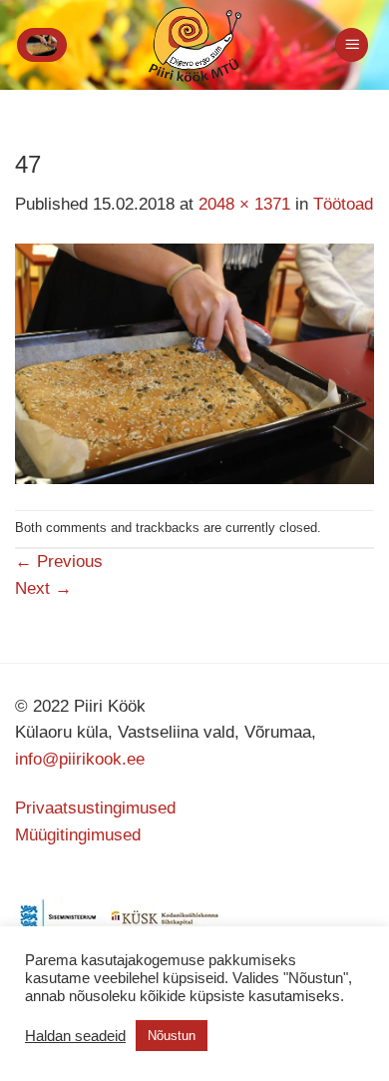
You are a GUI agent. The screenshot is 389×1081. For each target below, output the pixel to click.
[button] (42, 45)
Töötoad (343, 204)
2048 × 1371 (244, 204)
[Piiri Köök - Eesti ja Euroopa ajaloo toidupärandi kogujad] (195, 45)
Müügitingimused (78, 834)
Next (43, 588)
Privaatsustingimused (95, 808)
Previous (59, 561)
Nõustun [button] (171, 1035)
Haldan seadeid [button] (75, 1036)
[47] (194, 362)
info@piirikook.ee (80, 759)
